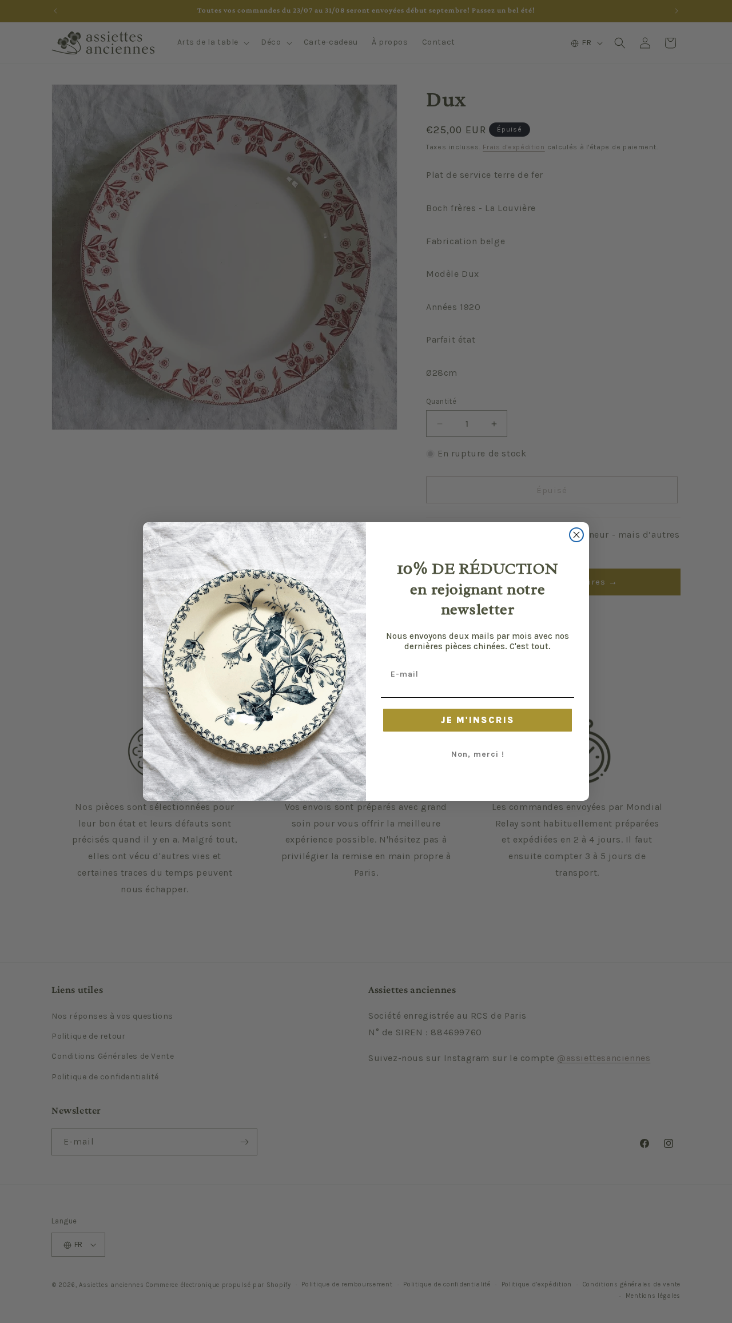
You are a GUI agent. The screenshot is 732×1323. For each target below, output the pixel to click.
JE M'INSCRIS (478, 719)
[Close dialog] (576, 535)
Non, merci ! (477, 754)
